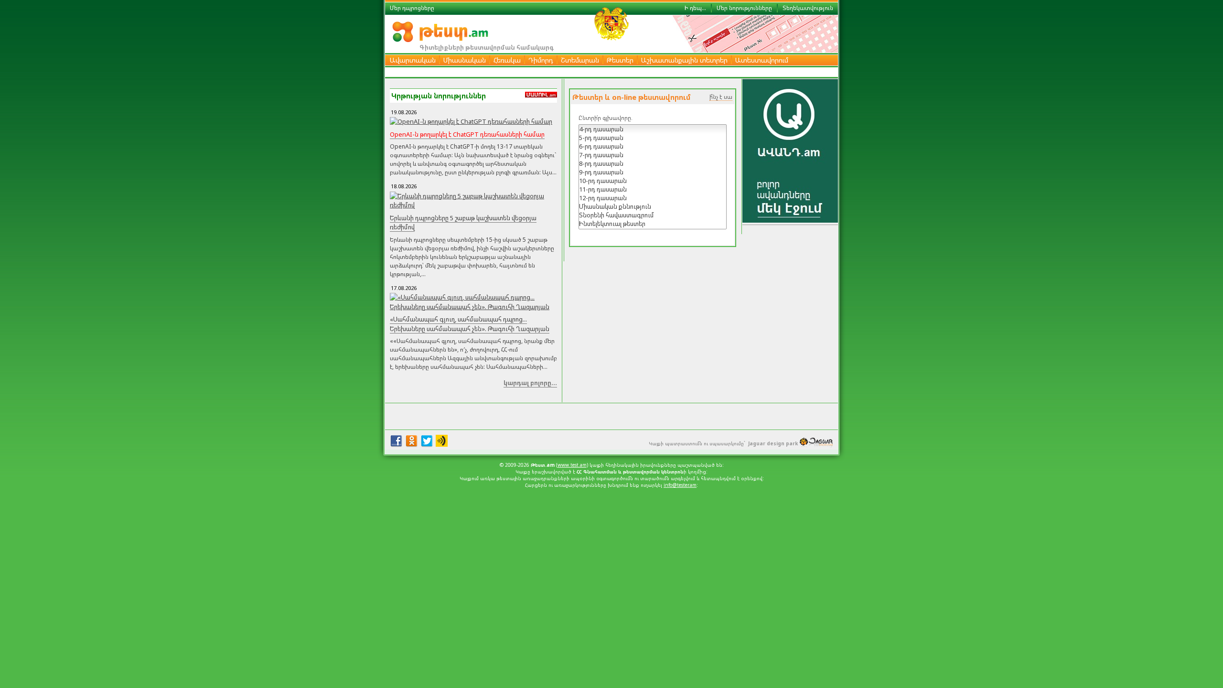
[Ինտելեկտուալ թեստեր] (652, 223)
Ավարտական (413, 59)
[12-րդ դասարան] (652, 198)
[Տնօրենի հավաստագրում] (652, 215)
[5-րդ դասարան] (652, 137)
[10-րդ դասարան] (652, 180)
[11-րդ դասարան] (652, 189)
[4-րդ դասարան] (652, 129)
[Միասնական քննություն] (652, 206)
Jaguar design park (773, 443)
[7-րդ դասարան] (652, 154)
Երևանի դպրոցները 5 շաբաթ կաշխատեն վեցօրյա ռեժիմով (463, 223)
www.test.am (572, 465)
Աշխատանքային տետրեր (684, 59)
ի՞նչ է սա (720, 96)
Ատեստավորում (761, 59)
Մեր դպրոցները (412, 8)
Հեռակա (507, 59)
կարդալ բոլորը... (530, 382)
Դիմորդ (540, 59)
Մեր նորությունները (744, 8)
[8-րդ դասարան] (652, 163)
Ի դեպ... (695, 8)
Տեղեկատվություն (808, 8)
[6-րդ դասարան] (652, 146)
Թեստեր (620, 59)
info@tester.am (680, 485)
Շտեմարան (580, 59)
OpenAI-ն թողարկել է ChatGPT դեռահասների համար (467, 134)
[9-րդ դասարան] (652, 172)
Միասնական (464, 59)
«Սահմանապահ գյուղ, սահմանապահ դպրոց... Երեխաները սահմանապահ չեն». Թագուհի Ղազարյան (469, 324)
